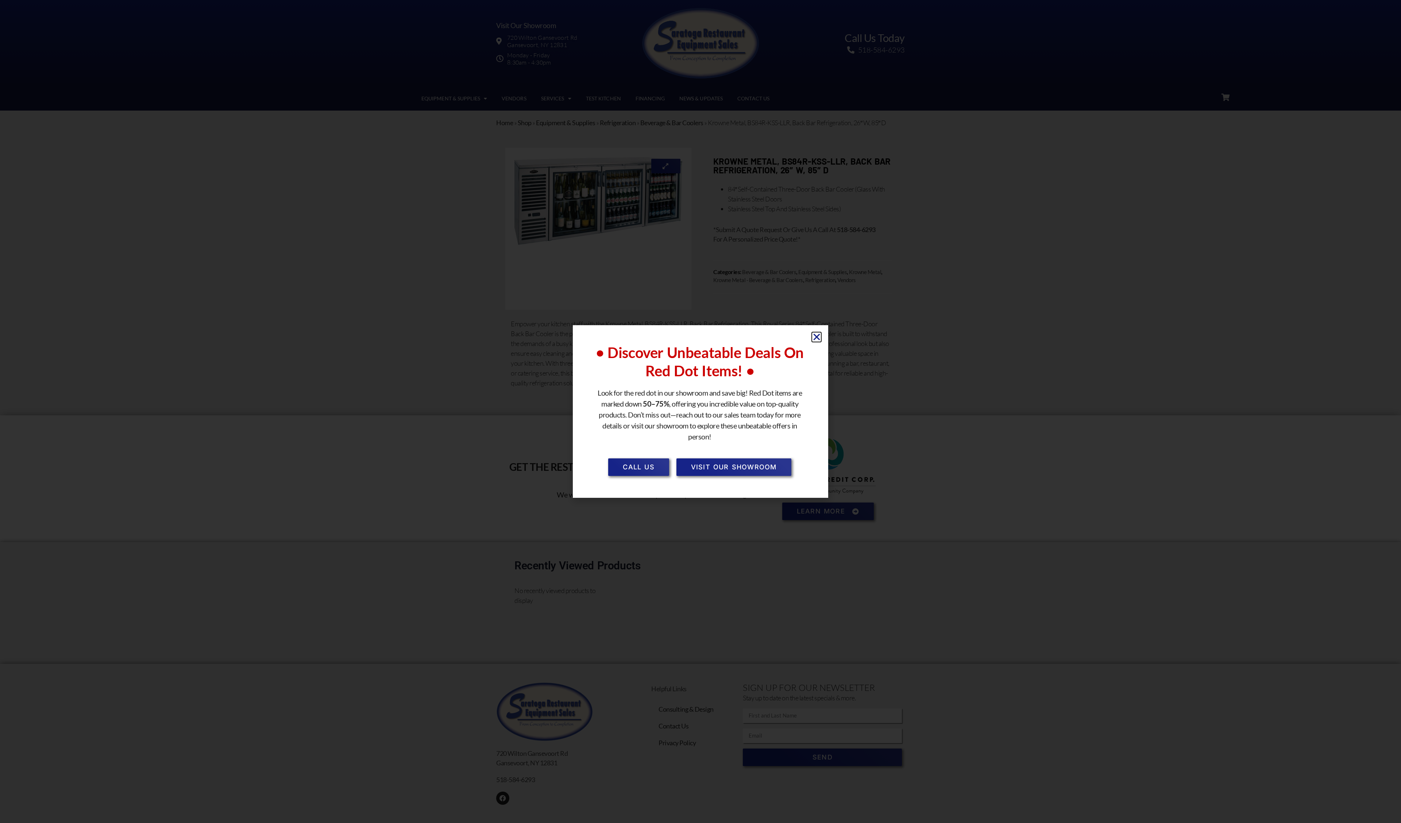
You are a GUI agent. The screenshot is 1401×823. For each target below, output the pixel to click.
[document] (700, 411)
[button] (816, 337)
